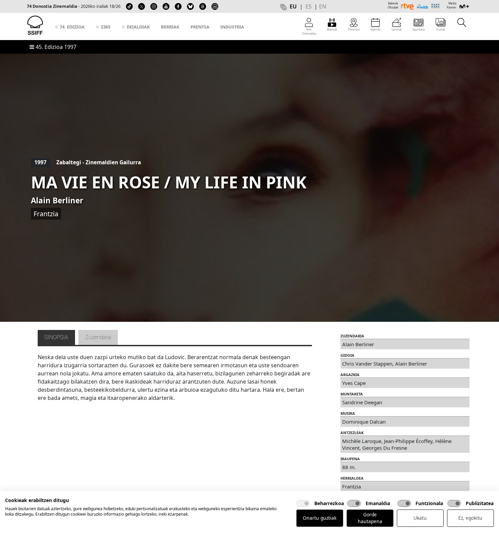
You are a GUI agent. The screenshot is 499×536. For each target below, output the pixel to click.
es (309, 6)
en (322, 6)
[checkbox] (303, 503)
